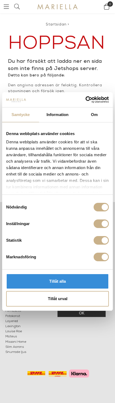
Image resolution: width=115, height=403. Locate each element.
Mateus (11, 336)
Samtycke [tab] (20, 114)
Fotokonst (12, 316)
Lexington (13, 326)
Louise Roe (13, 331)
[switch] (101, 223)
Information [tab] (57, 114)
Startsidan (56, 24)
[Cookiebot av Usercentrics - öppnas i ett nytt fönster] (85, 99)
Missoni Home (15, 342)
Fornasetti (13, 310)
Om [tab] (94, 114)
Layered (11, 321)
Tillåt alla (57, 281)
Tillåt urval (57, 298)
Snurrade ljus (15, 352)
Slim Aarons (14, 347)
